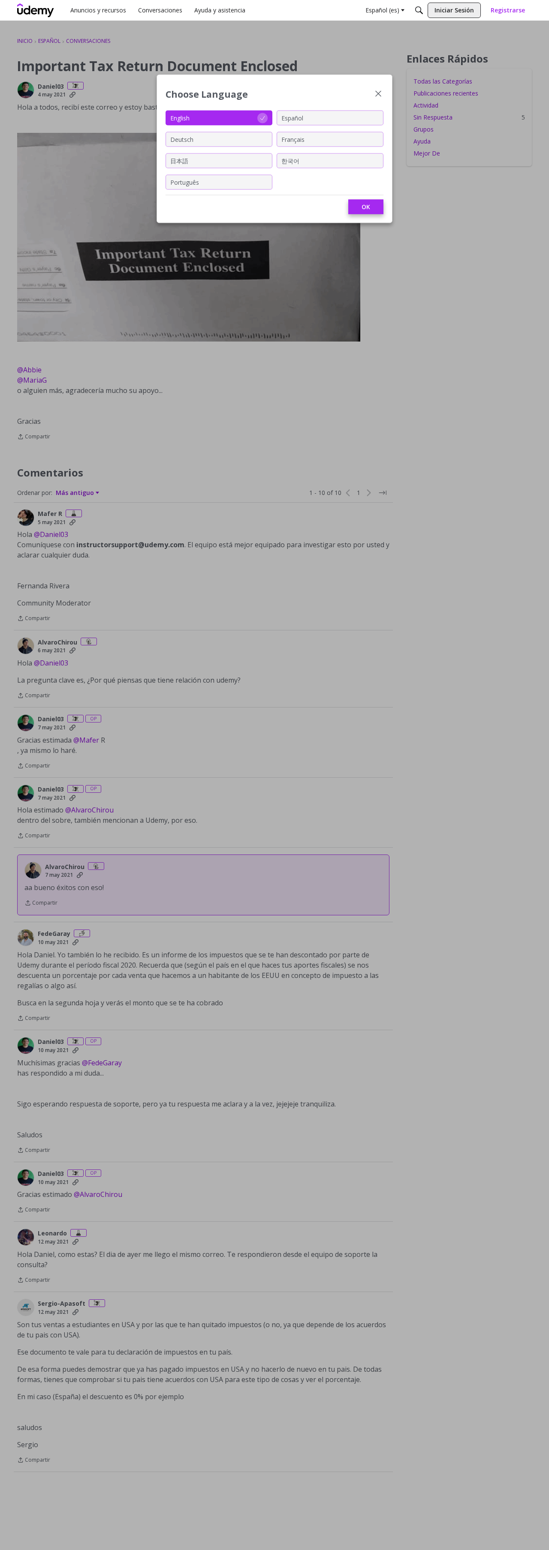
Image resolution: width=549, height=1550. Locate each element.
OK (366, 207)
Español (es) (382, 10)
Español (292, 118)
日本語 (179, 160)
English (180, 118)
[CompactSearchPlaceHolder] (419, 10)
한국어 (290, 160)
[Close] (378, 94)
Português (184, 182)
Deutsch (181, 139)
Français (293, 139)
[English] (35, 10)
